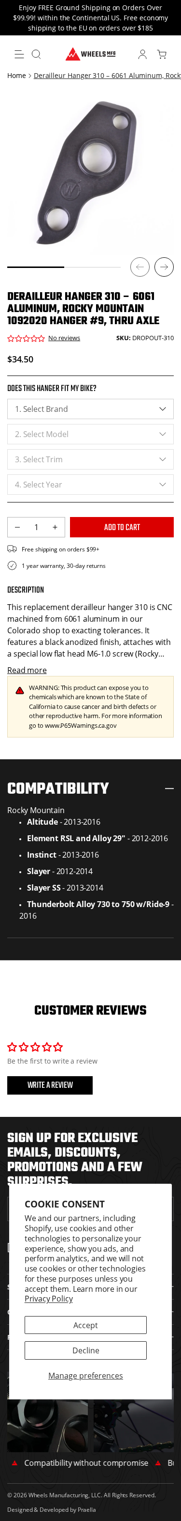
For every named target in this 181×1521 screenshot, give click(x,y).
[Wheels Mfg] (90, 53)
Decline (85, 1350)
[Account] (142, 54)
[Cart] (162, 54)
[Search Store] (36, 54)
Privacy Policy (49, 1298)
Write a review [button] (50, 1086)
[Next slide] (164, 267)
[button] (19, 54)
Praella (87, 1509)
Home (16, 75)
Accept (85, 1325)
